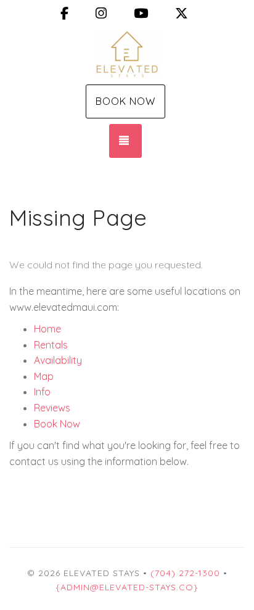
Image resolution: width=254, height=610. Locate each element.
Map (44, 376)
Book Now (125, 101)
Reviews (52, 408)
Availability (58, 360)
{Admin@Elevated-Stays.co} (127, 587)
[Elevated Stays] (127, 54)
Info (42, 391)
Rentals (51, 345)
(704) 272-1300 (185, 573)
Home (47, 329)
